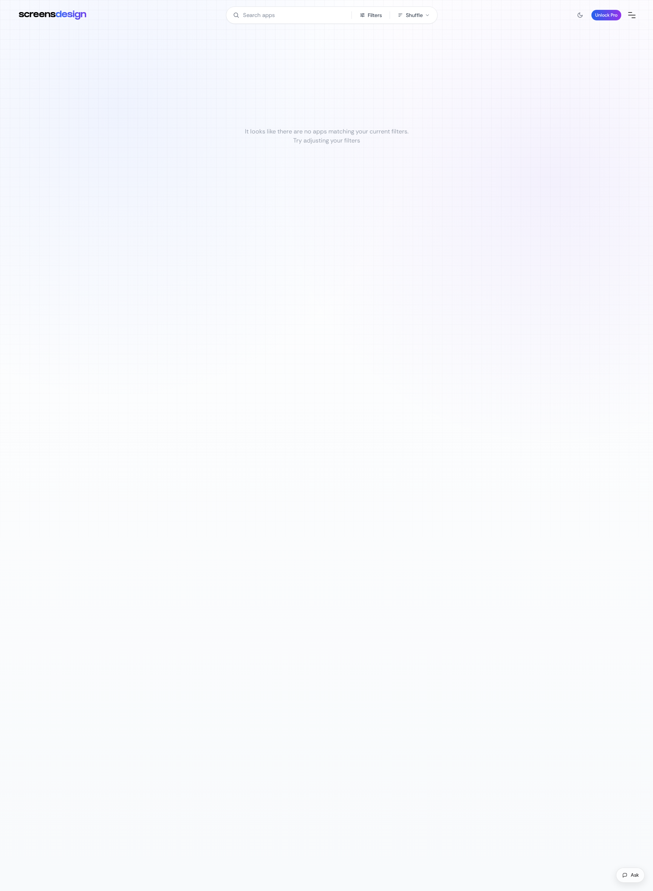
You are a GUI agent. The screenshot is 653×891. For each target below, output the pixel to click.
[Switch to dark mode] (580, 15)
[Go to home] (52, 15)
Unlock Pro (606, 15)
